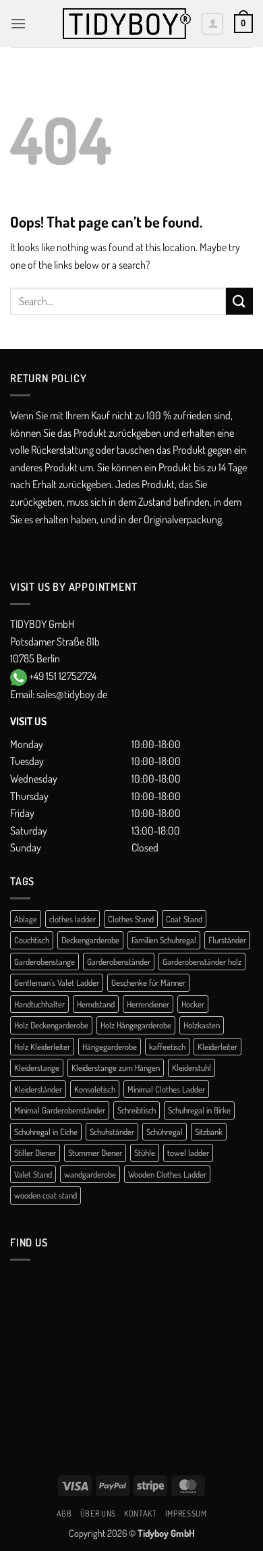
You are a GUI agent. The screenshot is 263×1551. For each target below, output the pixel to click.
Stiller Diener (35, 1152)
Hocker (192, 1004)
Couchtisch (31, 940)
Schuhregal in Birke (199, 1110)
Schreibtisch (136, 1110)
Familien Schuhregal (164, 940)
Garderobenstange (44, 961)
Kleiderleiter (217, 1046)
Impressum (186, 1513)
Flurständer (227, 940)
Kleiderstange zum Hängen (115, 1067)
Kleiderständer (38, 1089)
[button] (18, 23)
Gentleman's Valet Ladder (56, 982)
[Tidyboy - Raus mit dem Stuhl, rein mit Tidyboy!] (127, 24)
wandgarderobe (90, 1174)
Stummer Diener (95, 1152)
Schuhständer (112, 1131)
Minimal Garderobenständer (59, 1110)
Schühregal (164, 1131)
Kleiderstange (36, 1067)
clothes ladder (72, 919)
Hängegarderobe (109, 1046)
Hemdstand (96, 1004)
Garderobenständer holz (202, 961)
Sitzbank (209, 1131)
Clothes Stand (131, 919)
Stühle (144, 1152)
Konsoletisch (94, 1089)
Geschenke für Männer (148, 982)
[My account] (212, 23)
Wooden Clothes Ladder (167, 1174)
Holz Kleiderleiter (42, 1046)
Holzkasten (201, 1025)
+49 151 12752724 (62, 676)
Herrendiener (148, 1004)
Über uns (98, 1513)
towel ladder (188, 1152)
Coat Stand (184, 919)
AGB (64, 1513)
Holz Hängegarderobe (135, 1025)
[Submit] (239, 301)
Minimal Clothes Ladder (166, 1089)
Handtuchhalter (39, 1004)
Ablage (25, 919)
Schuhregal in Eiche (46, 1131)
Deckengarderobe (90, 940)
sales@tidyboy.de (71, 694)
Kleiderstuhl (191, 1067)
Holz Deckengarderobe (51, 1025)
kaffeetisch (167, 1046)
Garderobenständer (118, 961)
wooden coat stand (45, 1195)
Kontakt (140, 1513)
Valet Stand (33, 1174)
